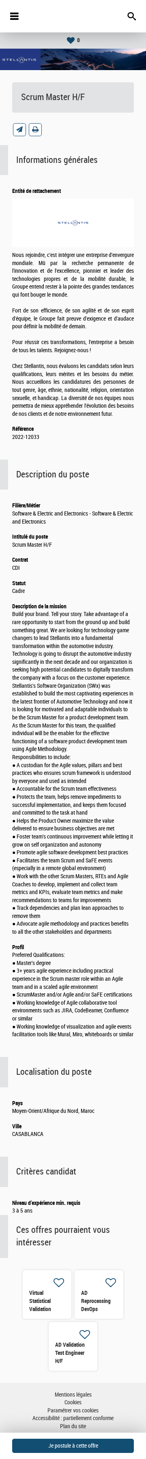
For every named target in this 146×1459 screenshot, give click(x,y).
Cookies (73, 1402)
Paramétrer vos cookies (73, 1410)
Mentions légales (73, 1394)
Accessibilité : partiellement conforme (73, 1418)
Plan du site (73, 1426)
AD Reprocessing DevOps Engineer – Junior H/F (96, 1309)
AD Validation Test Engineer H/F (70, 1352)
